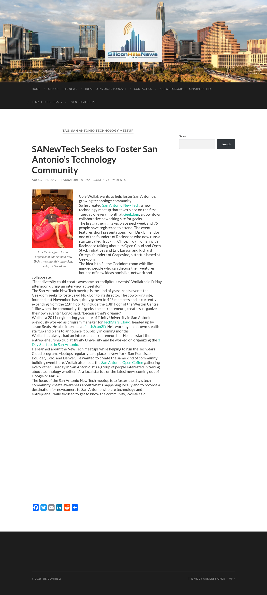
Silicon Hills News (62, 88)
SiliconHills (52, 578)
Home (36, 88)
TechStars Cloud (117, 322)
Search (183, 136)
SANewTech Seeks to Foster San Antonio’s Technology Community (94, 159)
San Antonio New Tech (120, 205)
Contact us (143, 88)
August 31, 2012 (44, 179)
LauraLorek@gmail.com (81, 179)
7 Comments (116, 179)
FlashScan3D (95, 326)
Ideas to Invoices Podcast (105, 88)
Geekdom (131, 214)
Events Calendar (83, 102)
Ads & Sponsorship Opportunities (186, 88)
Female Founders (45, 102)
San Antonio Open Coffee (122, 362)
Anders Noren (214, 578)
